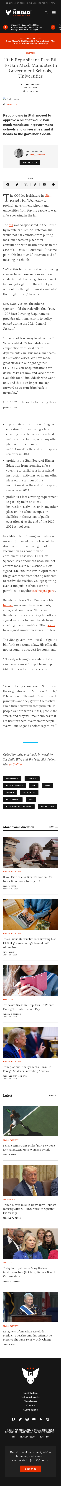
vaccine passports (43, 591)
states (51, 625)
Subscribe (30, 1468)
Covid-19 (32, 778)
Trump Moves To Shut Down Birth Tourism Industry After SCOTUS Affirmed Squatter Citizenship (29, 1209)
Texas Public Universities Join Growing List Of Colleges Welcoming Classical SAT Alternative (29, 943)
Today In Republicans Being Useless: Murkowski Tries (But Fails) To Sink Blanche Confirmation (30, 1272)
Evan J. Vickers (14, 785)
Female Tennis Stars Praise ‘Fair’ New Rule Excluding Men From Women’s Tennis (29, 1147)
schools (10, 792)
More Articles (30, 162)
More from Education (18, 827)
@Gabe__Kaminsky (37, 155)
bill (11, 225)
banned (8, 605)
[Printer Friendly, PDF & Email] (53, 185)
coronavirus (12, 778)
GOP (33, 785)
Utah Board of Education (18, 806)
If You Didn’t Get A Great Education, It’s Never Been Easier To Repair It (27, 879)
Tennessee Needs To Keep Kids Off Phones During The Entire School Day (28, 1007)
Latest (7, 1096)
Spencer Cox (29, 792)
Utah (48, 196)
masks (47, 785)
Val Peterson (47, 806)
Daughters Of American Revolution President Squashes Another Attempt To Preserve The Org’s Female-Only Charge (27, 1335)
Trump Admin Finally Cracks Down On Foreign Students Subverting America (27, 1069)
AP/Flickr (12, 104)
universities (12, 799)
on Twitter (15, 765)
